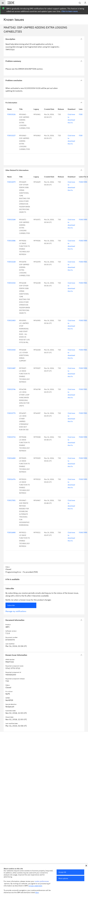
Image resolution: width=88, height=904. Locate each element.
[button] (86, 865)
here (37, 892)
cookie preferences (42, 881)
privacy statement (35, 886)
